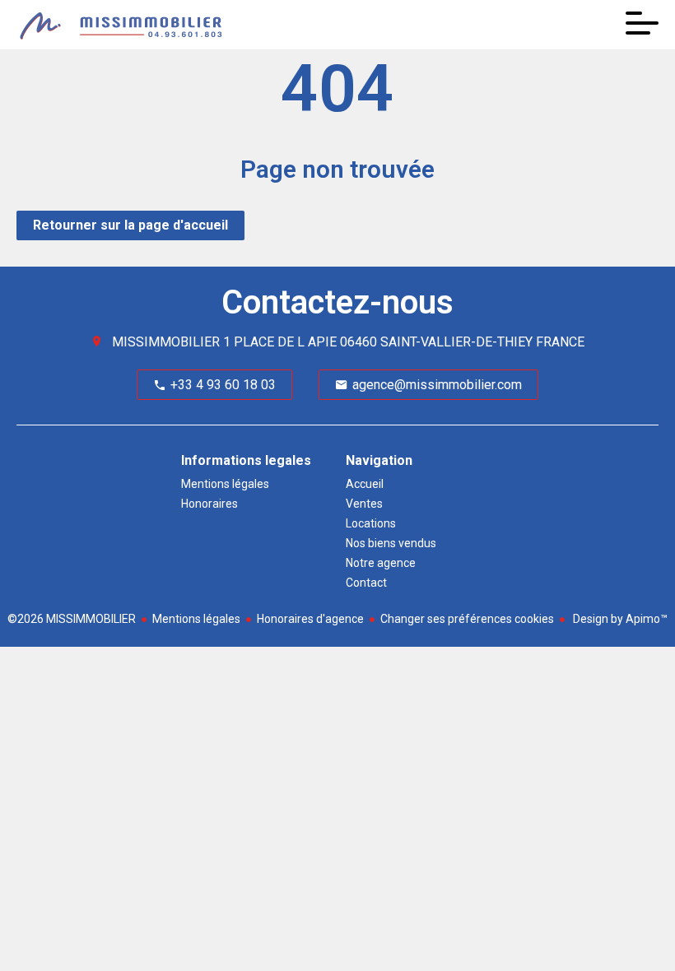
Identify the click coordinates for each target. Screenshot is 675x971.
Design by (619, 618)
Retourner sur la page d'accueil (130, 225)
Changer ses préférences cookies (467, 618)
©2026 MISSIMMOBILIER (71, 618)
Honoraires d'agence (310, 618)
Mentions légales (196, 618)
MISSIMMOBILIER (166, 342)
